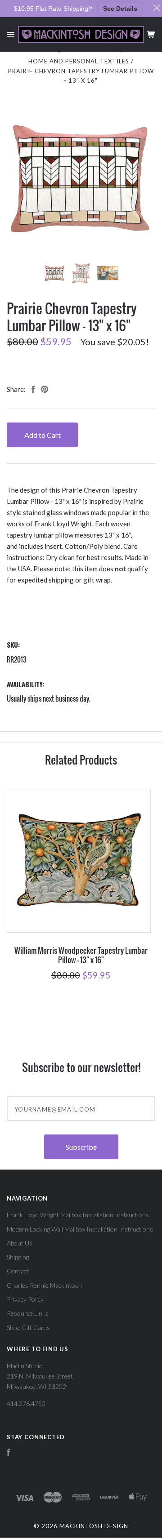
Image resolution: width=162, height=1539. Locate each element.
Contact (18, 1271)
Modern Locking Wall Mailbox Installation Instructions (80, 1229)
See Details (120, 8)
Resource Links (28, 1313)
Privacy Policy (25, 1299)
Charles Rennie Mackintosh (44, 1285)
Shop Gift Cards (28, 1327)
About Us (19, 1243)
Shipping (18, 1257)
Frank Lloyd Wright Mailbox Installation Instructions (78, 1215)
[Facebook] (8, 1453)
